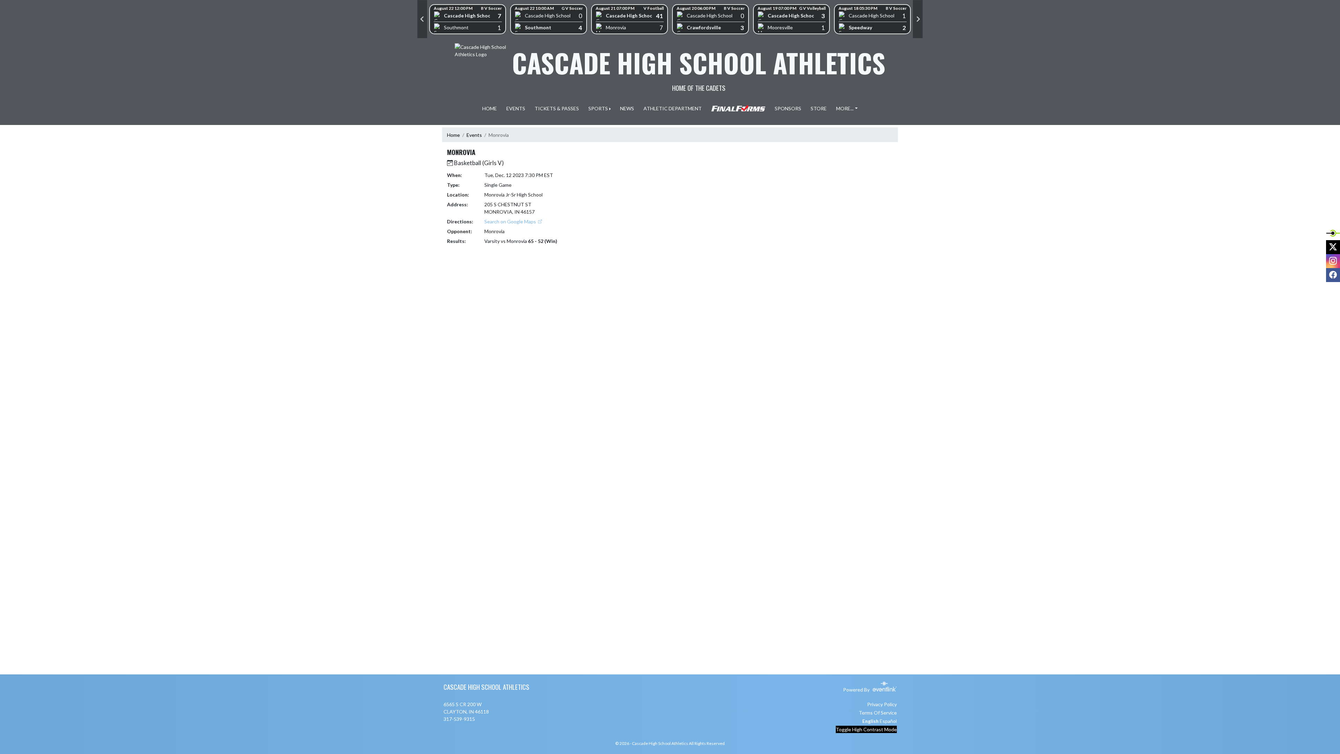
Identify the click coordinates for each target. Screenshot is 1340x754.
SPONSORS (788, 108)
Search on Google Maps (510, 221)
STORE (819, 108)
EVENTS (515, 108)
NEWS (627, 108)
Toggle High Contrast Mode (866, 729)
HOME (489, 108)
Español (888, 721)
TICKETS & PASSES (557, 108)
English (870, 721)
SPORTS (598, 108)
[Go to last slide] (422, 19)
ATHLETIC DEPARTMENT (672, 108)
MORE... (845, 108)
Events (474, 135)
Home (453, 135)
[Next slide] (918, 19)
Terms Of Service (878, 713)
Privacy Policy (882, 704)
